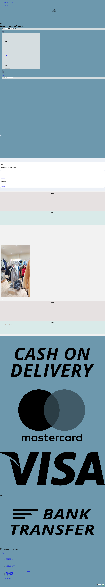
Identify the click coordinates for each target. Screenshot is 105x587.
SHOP (4, 32)
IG (2, 70)
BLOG (3, 72)
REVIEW (3, 71)
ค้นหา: (4, 77)
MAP (2, 69)
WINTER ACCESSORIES (9, 63)
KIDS (5, 52)
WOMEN (6, 41)
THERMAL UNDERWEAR (7, 39)
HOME (3, 552)
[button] (2, 27)
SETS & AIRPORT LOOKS (9, 572)
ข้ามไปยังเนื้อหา (2, 0)
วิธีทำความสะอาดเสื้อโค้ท (6, 73)
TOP (6, 36)
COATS (7, 35)
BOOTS (7, 64)
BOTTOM (7, 37)
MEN (5, 554)
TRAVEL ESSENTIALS (7, 68)
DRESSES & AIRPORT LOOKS (10, 565)
